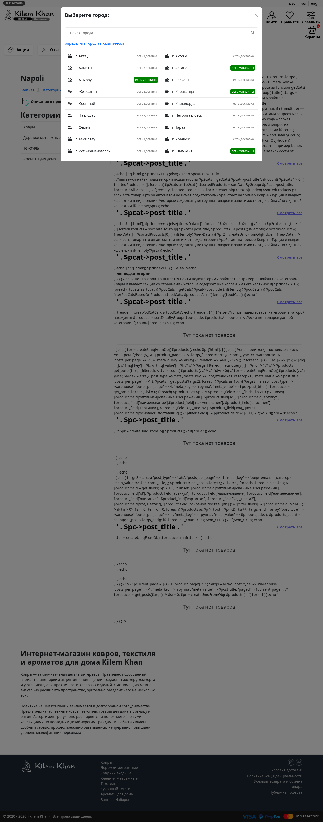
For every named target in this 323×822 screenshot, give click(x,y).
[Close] (256, 15)
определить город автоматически (94, 43)
